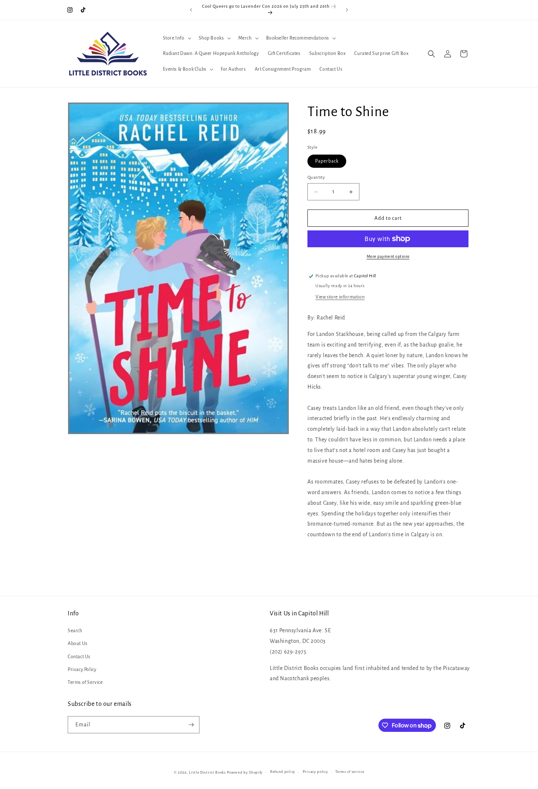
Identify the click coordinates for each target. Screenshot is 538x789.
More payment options (388, 256)
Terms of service (349, 772)
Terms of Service (85, 682)
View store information (340, 297)
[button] (176, 38)
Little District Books (207, 772)
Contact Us (79, 656)
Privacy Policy (82, 669)
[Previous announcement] (191, 10)
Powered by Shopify (245, 772)
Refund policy (282, 772)
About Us (77, 643)
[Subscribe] (191, 724)
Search (75, 630)
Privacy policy (315, 772)
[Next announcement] (347, 10)
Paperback (327, 161)
